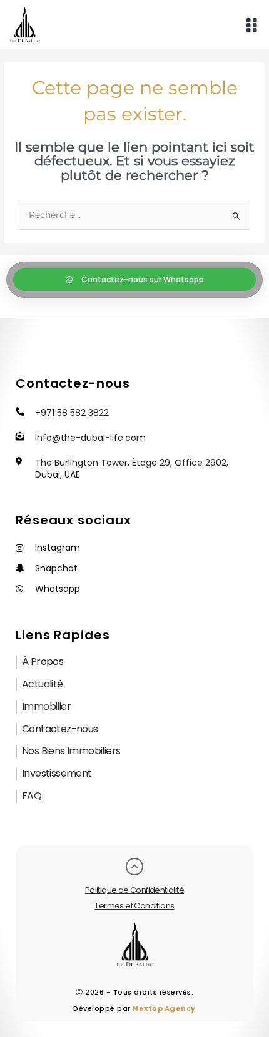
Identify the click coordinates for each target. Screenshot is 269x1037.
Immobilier (46, 706)
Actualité (42, 684)
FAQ (31, 796)
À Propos (42, 661)
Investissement (57, 773)
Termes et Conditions (134, 906)
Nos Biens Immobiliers (71, 751)
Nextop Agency (164, 1008)
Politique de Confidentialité (134, 890)
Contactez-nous (60, 729)
